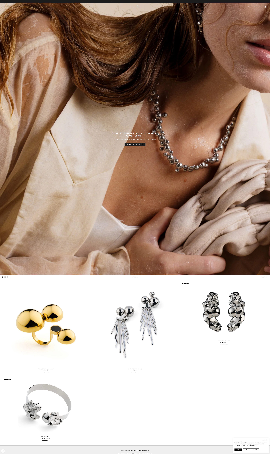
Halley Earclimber (224, 340)
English (256, 6)
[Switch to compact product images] (7, 277)
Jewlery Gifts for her (135, 144)
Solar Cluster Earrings (135, 369)
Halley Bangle (45, 436)
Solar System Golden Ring (46, 369)
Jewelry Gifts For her (133, 139)
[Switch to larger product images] (2, 277)
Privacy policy (265, 440)
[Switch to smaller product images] (5, 277)
